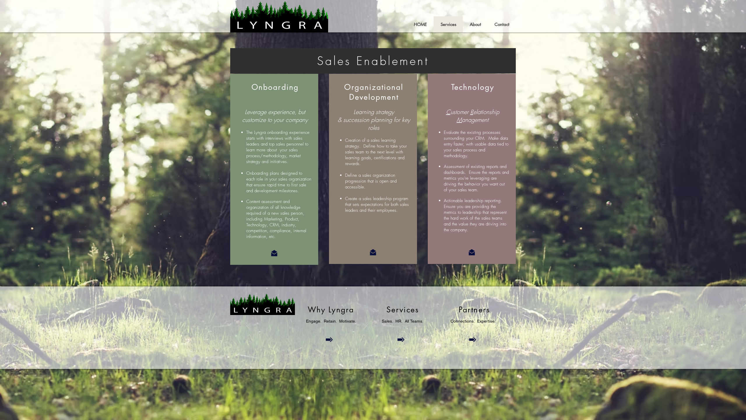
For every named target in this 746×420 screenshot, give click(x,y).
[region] (373, 61)
